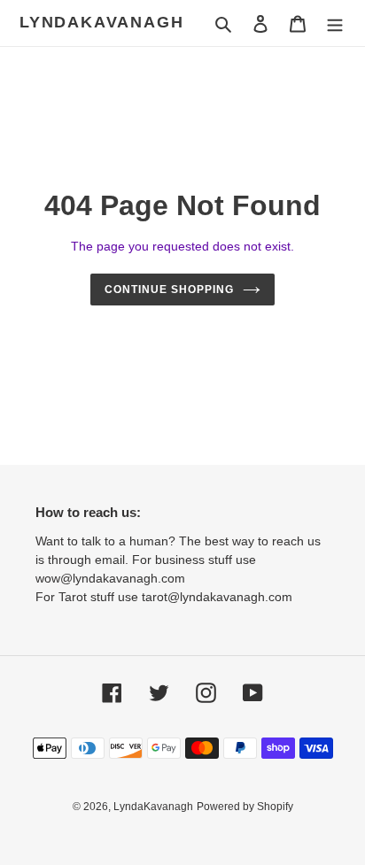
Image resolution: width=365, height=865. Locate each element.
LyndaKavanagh (101, 22)
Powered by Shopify (245, 806)
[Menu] (334, 23)
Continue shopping (169, 289)
